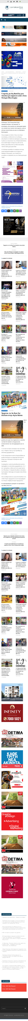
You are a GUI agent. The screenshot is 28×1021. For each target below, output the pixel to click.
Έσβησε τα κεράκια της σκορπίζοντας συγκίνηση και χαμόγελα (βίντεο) (20, 293)
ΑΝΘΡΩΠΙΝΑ (18, 71)
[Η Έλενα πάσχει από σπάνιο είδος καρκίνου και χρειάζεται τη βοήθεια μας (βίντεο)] (6, 265)
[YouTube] (10, 1)
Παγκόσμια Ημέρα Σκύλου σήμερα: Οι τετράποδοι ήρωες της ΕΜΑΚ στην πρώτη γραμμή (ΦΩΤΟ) (12, 956)
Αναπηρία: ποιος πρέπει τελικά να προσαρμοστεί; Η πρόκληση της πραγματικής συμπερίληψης (5, 380)
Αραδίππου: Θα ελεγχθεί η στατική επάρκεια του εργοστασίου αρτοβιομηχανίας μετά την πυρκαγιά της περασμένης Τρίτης (13, 922)
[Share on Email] (14, 211)
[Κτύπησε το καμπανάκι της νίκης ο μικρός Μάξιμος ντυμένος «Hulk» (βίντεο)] (6, 329)
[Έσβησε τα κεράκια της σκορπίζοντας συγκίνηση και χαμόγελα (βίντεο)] (21, 285)
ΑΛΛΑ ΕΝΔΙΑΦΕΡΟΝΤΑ (10, 71)
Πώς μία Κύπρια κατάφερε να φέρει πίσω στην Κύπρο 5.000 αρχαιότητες (14, 252)
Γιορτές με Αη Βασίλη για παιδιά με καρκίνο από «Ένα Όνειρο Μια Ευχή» (14, 544)
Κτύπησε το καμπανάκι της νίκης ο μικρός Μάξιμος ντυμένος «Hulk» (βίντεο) (6, 337)
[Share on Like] (5, 211)
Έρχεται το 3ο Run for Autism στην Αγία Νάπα (14, 245)
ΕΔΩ (10, 485)
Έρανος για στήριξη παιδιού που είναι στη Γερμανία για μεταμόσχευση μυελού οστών (14, 536)
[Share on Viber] (20, 211)
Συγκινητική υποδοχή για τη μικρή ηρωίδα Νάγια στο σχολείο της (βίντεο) (21, 358)
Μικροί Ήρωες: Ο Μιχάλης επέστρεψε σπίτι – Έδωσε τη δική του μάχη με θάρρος (6, 358)
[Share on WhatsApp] (17, 211)
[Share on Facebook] (2, 211)
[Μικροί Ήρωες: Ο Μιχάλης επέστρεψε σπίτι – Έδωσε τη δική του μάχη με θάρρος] (6, 350)
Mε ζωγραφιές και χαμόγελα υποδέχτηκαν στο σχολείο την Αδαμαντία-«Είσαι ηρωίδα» (20, 338)
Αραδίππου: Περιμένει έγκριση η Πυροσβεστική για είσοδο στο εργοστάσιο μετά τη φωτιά (14, 961)
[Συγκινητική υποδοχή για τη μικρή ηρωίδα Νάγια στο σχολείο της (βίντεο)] (21, 350)
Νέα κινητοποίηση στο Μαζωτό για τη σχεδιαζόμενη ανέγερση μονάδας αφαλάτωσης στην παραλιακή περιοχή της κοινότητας (14, 928)
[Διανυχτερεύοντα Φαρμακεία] (20, 1)
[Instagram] (17, 1)
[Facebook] (7, 1)
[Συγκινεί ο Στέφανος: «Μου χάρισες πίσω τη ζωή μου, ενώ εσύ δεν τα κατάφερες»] (21, 265)
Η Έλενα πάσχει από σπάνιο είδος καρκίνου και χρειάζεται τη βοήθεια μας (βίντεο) (6, 273)
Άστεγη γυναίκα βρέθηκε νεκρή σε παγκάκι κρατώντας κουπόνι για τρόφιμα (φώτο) (6, 315)
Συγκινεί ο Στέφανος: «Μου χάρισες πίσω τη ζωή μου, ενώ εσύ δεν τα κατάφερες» (21, 272)
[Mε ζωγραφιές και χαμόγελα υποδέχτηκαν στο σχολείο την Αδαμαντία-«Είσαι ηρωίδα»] (21, 329)
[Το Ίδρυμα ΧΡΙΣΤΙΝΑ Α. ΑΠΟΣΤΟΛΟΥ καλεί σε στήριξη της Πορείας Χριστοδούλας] (21, 371)
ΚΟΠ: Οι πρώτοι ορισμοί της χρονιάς (11, 932)
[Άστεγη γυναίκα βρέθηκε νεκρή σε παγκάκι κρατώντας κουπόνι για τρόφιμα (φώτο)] (6, 307)
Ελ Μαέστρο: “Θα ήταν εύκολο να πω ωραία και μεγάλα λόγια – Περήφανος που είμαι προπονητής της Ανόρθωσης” (14, 944)
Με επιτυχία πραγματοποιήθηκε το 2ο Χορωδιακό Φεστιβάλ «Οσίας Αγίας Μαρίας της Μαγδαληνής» (6, 294)
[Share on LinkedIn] (11, 211)
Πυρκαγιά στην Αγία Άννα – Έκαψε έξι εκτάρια (13, 917)
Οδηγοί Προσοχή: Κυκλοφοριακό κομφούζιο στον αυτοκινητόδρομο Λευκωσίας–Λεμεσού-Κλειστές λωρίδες (14, 950)
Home (2, 71)
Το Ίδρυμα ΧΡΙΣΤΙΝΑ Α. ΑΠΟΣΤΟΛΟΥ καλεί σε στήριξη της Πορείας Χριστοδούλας (21, 379)
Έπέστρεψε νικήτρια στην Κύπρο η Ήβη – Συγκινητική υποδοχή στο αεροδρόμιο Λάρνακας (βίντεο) (21, 316)
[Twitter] (14, 1)
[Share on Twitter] (8, 211)
